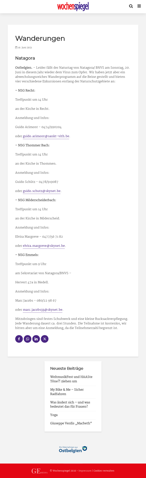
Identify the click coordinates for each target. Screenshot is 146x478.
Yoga (54, 415)
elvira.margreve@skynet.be (44, 246)
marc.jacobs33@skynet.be (42, 309)
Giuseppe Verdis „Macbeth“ (71, 423)
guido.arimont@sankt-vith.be (46, 136)
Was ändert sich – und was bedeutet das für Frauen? (70, 404)
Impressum (85, 471)
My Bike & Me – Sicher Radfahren (67, 392)
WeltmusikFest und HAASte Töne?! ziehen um (71, 379)
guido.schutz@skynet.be (41, 191)
